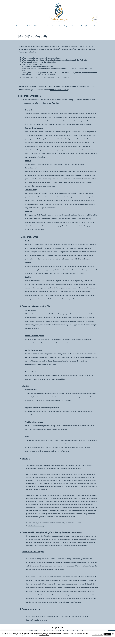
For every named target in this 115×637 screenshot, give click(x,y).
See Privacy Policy (44, 635)
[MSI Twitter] (59, 627)
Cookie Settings (98, 634)
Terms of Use (71, 631)
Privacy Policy (81, 631)
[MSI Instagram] (56, 627)
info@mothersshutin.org (60, 90)
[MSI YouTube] (61, 627)
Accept (108, 634)
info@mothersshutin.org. (36, 526)
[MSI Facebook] (53, 627)
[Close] (113, 634)
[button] (26, 26)
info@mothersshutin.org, (60, 325)
